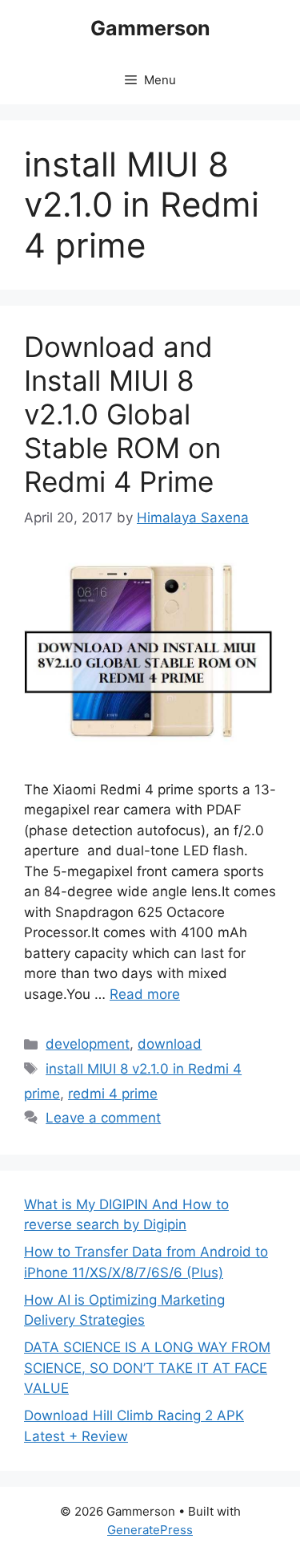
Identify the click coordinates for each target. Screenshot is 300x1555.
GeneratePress (150, 1529)
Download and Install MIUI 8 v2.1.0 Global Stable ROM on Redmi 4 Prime (122, 414)
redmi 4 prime (113, 1094)
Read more (145, 994)
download (170, 1044)
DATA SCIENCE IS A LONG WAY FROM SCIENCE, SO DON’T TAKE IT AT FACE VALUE (147, 1367)
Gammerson (150, 28)
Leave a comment (103, 1118)
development (88, 1044)
